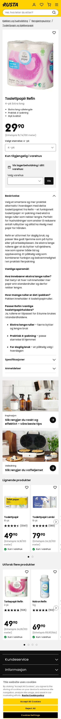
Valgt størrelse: (17, 140)
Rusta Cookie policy (33, 695)
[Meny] (56, 4)
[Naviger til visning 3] (32, 645)
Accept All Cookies (30, 701)
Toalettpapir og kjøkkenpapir (18, 25)
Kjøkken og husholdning (15, 20)
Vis (49, 181)
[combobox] (27, 12)
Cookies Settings (30, 715)
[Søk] (54, 12)
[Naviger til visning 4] (36, 645)
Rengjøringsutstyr (41, 20)
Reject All (30, 708)
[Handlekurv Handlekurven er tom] (49, 4)
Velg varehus (15, 175)
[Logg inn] (34, 4)
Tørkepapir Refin (13, 603)
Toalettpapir (11, 518)
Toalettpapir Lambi (43, 518)
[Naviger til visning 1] (28, 557)
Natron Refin (39, 603)
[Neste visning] (55, 521)
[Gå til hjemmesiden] (10, 5)
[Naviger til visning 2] (32, 557)
